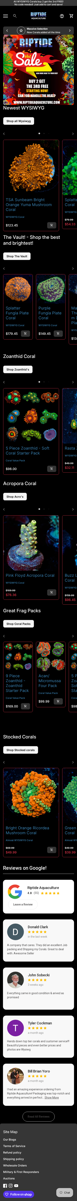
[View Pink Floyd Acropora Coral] (31, 543)
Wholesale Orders (15, 1165)
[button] (39, 133)
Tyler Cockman (40, 1023)
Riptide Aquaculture (43, 888)
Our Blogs (9, 1139)
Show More (52, 1097)
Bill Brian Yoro (39, 1071)
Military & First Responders (21, 1172)
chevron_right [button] (70, 30)
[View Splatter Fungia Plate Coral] (18, 288)
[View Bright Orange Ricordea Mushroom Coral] (31, 795)
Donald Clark (38, 927)
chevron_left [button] (7, 30)
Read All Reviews (41, 1117)
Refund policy (12, 1152)
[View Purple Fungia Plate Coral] (50, 288)
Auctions (9, 1178)
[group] (38, 30)
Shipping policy (13, 1159)
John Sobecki (39, 975)
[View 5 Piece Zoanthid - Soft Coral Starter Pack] (31, 416)
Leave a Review (25, 905)
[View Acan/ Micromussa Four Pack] (50, 656)
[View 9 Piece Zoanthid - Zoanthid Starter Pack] (18, 656)
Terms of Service (14, 1146)
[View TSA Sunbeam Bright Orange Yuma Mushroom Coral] (31, 167)
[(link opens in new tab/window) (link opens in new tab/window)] (38, 70)
